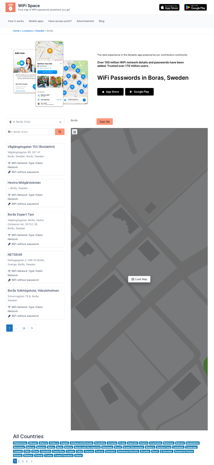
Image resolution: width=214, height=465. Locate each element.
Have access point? (60, 21)
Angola (64, 443)
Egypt (155, 451)
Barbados (19, 447)
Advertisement (85, 21)
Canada (18, 451)
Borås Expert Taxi (21, 214)
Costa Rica (58, 451)
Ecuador (145, 451)
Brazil (118, 447)
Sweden (39, 30)
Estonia (17, 455)
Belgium (41, 447)
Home (16, 30)
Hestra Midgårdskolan (24, 182)
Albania (33, 443)
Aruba (122, 443)
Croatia (70, 451)
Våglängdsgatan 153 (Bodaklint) (31, 147)
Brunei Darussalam (133, 447)
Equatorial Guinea (184, 451)
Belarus (30, 447)
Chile (27, 451)
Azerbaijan (156, 443)
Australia (132, 443)
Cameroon (191, 447)
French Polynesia (64, 455)
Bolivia (68, 447)
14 (23, 328)
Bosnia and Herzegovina (87, 447)
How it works (16, 21)
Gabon (78, 455)
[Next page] (31, 461)
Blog (101, 21)
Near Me (105, 121)
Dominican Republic (128, 451)
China (35, 451)
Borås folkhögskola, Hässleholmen (33, 290)
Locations (27, 30)
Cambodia (178, 447)
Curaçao (89, 451)
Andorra (54, 443)
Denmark (110, 451)
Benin (60, 447)
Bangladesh (192, 443)
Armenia (112, 443)
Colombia (45, 451)
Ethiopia (28, 455)
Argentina (100, 443)
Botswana (107, 447)
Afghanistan (20, 443)
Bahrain (180, 443)
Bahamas (168, 443)
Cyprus (99, 451)
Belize (51, 447)
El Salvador (166, 451)
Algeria (43, 443)
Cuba (79, 451)
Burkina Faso (163, 447)
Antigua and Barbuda (81, 443)
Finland (39, 455)
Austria (144, 443)
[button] (110, 92)
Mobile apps (36, 21)
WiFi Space (29, 5)
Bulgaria (150, 447)
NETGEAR (15, 255)
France (48, 455)
